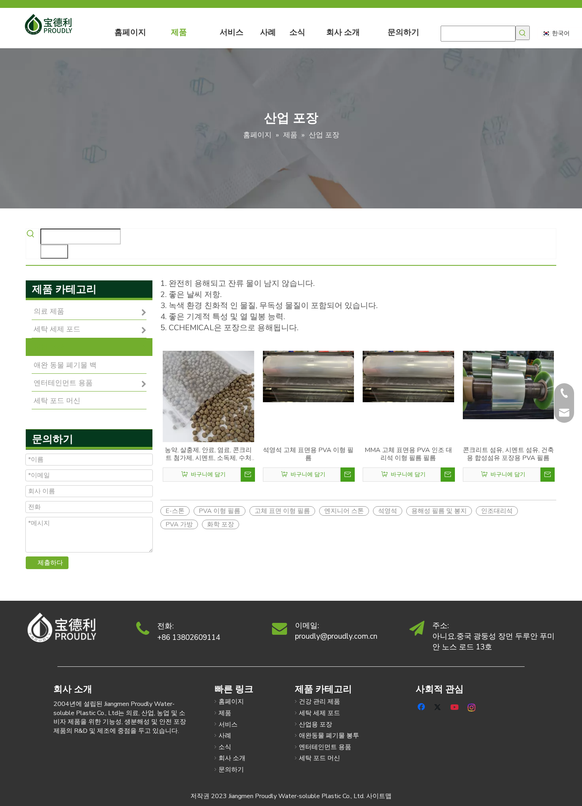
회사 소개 (232, 758)
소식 (225, 747)
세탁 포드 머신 (319, 758)
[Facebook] (422, 706)
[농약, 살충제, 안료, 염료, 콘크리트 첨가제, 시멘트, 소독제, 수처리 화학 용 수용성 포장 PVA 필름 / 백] (208, 396)
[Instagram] (472, 706)
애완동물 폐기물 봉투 (329, 735)
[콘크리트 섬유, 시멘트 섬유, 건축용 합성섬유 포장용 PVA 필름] (508, 384)
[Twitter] (438, 706)
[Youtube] (455, 706)
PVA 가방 (179, 524)
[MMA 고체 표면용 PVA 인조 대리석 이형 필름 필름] (408, 376)
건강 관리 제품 (319, 701)
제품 (225, 713)
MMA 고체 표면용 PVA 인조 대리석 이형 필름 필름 (408, 454)
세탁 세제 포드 (319, 713)
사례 (225, 735)
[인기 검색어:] (522, 33)
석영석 (387, 511)
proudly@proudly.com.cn (336, 636)
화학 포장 (220, 524)
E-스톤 (174, 511)
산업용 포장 (315, 724)
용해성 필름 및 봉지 (439, 511)
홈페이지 (231, 701)
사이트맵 (379, 796)
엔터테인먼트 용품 (325, 747)
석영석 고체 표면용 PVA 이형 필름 (308, 454)
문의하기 (231, 769)
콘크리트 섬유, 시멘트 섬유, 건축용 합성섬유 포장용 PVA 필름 (508, 454)
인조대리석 (497, 511)
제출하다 (50, 562)
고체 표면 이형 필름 (282, 511)
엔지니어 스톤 (344, 511)
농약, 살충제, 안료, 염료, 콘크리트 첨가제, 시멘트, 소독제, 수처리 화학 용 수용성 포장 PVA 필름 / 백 (208, 454)
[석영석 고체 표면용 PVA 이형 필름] (308, 376)
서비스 (228, 724)
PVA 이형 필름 (219, 511)
